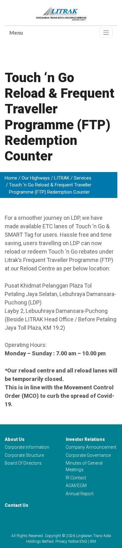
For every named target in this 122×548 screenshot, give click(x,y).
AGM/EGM (76, 485)
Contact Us (16, 505)
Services (82, 178)
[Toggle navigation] (106, 32)
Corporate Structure (24, 455)
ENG (83, 541)
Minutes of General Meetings (84, 466)
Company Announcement (91, 447)
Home (11, 178)
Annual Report (80, 493)
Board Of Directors (23, 463)
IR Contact (76, 477)
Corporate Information (27, 447)
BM (93, 541)
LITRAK (61, 178)
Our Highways (36, 178)
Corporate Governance (88, 455)
